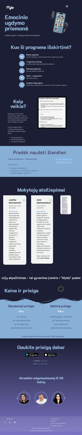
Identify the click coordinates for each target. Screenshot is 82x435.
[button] (17, 398)
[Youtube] (14, 422)
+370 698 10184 (43, 364)
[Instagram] (9, 422)
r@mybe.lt (43, 361)
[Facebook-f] (5, 422)
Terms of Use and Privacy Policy (41, 428)
